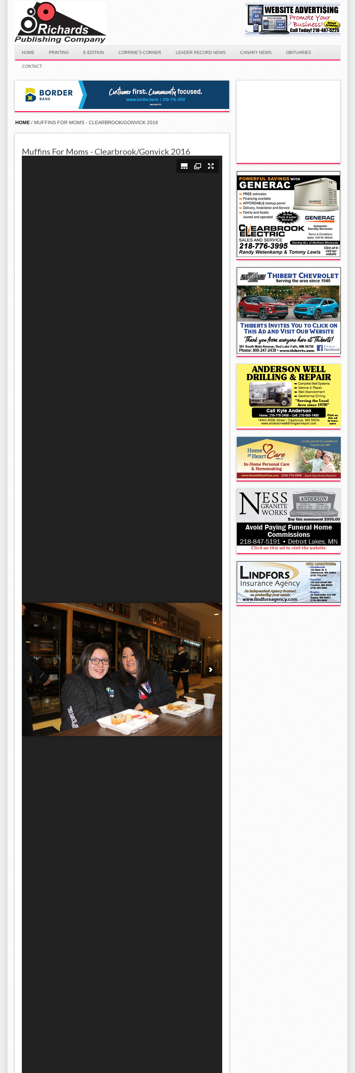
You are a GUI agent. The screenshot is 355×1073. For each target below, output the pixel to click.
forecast (289, 156)
